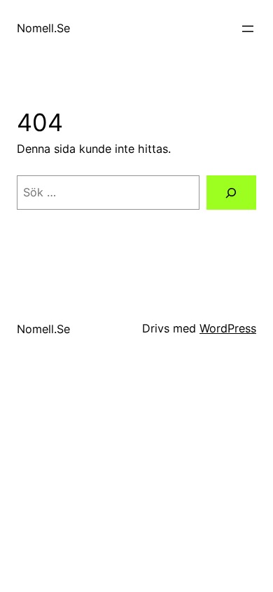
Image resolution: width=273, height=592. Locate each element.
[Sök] (231, 192)
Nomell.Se (43, 28)
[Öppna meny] (247, 28)
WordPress (228, 328)
